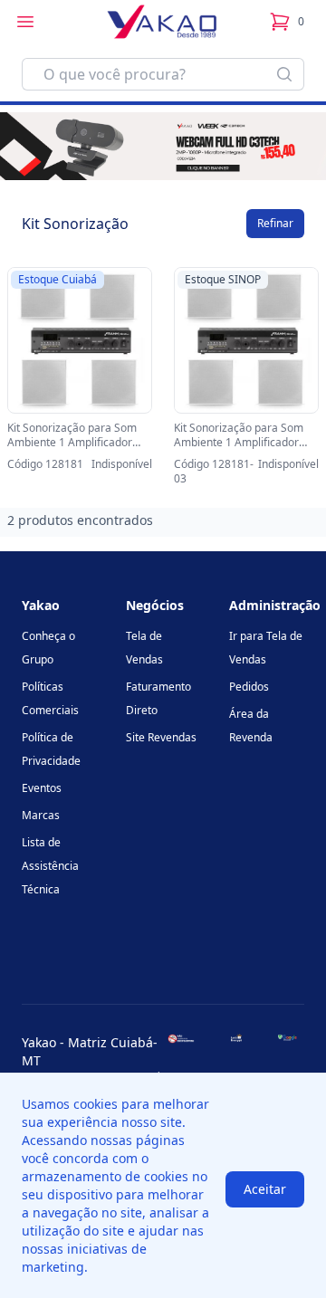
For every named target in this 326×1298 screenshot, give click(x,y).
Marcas (41, 815)
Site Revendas (161, 737)
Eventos (42, 788)
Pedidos (249, 686)
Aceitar (265, 1189)
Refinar (275, 223)
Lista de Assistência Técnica (50, 866)
